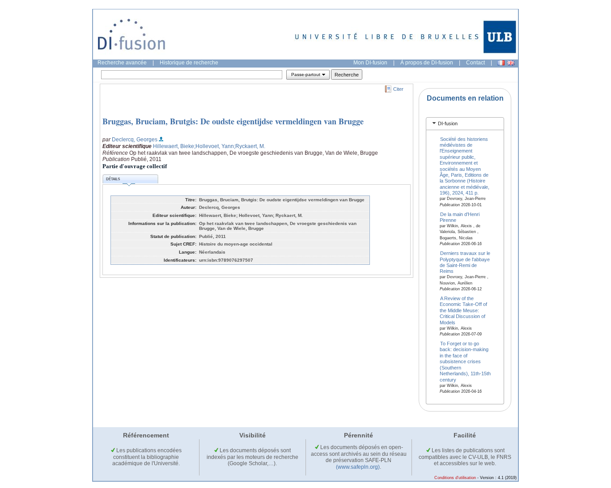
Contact (475, 62)
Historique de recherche (189, 62)
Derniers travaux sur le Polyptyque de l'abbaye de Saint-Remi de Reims (465, 262)
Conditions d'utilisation (455, 477)
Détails (113, 179)
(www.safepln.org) (358, 467)
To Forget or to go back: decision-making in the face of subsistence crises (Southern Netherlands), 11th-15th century (465, 361)
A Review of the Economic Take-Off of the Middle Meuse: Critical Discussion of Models (463, 310)
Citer (398, 89)
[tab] (465, 123)
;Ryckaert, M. (249, 146)
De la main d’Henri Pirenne (460, 216)
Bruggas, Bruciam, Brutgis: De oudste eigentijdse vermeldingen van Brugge (233, 121)
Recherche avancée (122, 62)
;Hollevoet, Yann (214, 146)
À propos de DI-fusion (426, 62)
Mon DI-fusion (370, 62)
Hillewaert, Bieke (173, 146)
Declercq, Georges (134, 139)
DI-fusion (448, 123)
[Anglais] (510, 62)
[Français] (501, 62)
